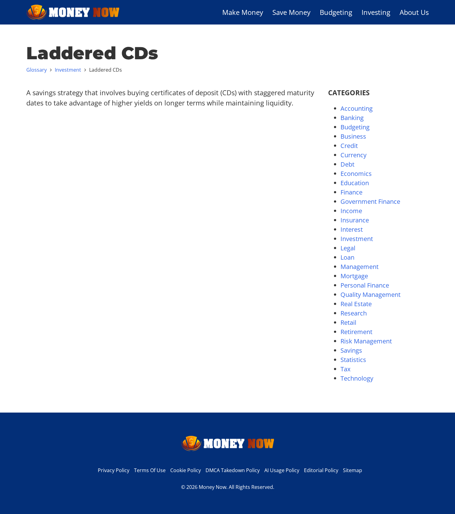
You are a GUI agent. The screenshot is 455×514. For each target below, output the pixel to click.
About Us (414, 12)
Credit (349, 145)
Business (353, 136)
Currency (353, 155)
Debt (347, 164)
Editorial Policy (321, 470)
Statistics (353, 359)
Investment (68, 69)
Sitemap (352, 470)
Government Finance (370, 201)
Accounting (356, 108)
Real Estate (356, 304)
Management (359, 266)
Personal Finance (364, 285)
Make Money (242, 12)
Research (353, 313)
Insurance (354, 220)
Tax (345, 369)
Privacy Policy (113, 470)
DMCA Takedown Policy (233, 470)
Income (351, 211)
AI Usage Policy (281, 470)
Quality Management (370, 294)
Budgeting (336, 12)
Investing (376, 12)
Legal (347, 248)
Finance (351, 192)
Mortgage (354, 276)
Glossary (36, 69)
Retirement (356, 332)
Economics (356, 173)
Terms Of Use (150, 470)
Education (354, 183)
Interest (351, 229)
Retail (348, 322)
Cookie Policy (185, 470)
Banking (352, 118)
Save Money (291, 12)
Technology (356, 378)
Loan (347, 257)
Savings (351, 350)
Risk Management (366, 341)
